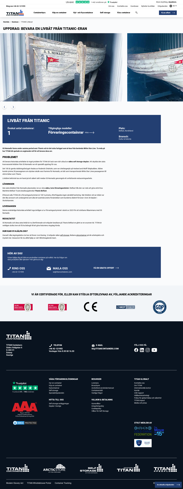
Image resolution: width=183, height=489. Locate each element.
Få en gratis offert (104, 268)
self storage (64, 235)
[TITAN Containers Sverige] (15, 13)
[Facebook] (136, 350)
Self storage (105, 13)
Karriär (137, 390)
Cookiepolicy (96, 409)
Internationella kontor (142, 388)
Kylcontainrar (54, 388)
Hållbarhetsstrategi (141, 395)
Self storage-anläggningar (59, 404)
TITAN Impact (139, 400)
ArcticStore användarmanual (103, 388)
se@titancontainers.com (62, 272)
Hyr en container (55, 383)
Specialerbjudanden (56, 393)
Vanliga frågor (97, 393)
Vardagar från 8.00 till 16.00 (61, 348)
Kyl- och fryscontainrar (83, 13)
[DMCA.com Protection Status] (25, 422)
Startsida (6, 22)
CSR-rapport (139, 393)
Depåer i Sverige (55, 406)
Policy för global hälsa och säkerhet (147, 398)
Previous (4, 107)
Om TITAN (138, 385)
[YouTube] (154, 350)
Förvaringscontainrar (68, 132)
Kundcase (134, 6)
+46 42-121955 (15, 6)
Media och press (140, 403)
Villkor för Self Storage (100, 411)
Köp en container (59, 13)
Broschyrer (96, 385)
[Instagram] (148, 350)
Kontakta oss (122, 6)
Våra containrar (123, 13)
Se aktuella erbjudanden (165, 485)
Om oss (111, 6)
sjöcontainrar (81, 235)
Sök (136, 12)
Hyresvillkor (96, 404)
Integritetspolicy (98, 406)
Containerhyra (39, 13)
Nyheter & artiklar (148, 6)
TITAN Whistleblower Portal (39, 483)
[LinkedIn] (142, 350)
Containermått (97, 390)
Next (13, 107)
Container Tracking (63, 483)
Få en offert (165, 13)
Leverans (95, 383)
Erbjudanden (163, 6)
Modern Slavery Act (14, 483)
